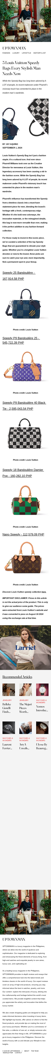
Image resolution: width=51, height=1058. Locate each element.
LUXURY (16, 53)
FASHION (6, 53)
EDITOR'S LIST (40, 53)
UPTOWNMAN (14, 48)
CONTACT (18, 1053)
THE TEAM (34, 1051)
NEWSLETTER (8, 1053)
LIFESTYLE (26, 53)
